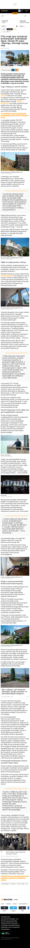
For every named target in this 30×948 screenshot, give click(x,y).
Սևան (19, 883)
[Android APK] (5, 933)
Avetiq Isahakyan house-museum (11, 856)
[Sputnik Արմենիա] (4, 11)
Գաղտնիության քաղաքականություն (10, 925)
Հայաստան (13, 883)
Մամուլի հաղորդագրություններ (9, 921)
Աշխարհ (15, 903)
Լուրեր (3, 22)
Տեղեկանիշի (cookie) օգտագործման (10, 927)
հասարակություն (5, 883)
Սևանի (3, 95)
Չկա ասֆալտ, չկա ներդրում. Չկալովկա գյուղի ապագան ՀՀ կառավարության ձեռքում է (14, 691)
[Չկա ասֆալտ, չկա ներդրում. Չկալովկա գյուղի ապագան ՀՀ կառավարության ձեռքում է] (15, 678)
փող (27, 883)
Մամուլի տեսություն (25, 22)
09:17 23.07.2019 (5, 48)
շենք (23, 883)
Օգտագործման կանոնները (8, 919)
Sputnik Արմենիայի (7, 276)
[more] (27, 696)
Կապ (17, 919)
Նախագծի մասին (5, 917)
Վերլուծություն (22, 903)
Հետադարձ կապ (5, 929)
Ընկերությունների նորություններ (9, 923)
